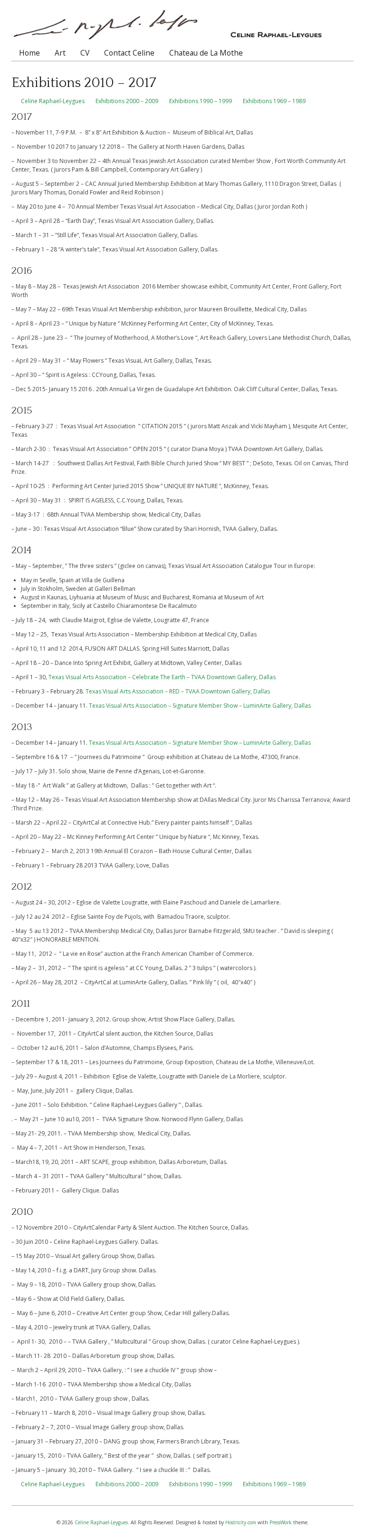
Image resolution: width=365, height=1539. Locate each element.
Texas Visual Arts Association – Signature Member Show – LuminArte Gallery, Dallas (200, 706)
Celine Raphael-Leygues (53, 101)
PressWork (280, 1522)
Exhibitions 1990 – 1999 (200, 101)
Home (29, 53)
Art (60, 53)
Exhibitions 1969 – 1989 (274, 101)
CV (84, 53)
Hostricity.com (240, 1522)
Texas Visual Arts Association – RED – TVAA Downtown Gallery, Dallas (178, 691)
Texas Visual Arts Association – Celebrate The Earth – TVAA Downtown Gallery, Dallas (162, 677)
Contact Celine (129, 53)
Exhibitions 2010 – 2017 (83, 83)
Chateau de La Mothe (206, 53)
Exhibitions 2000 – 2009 (127, 101)
